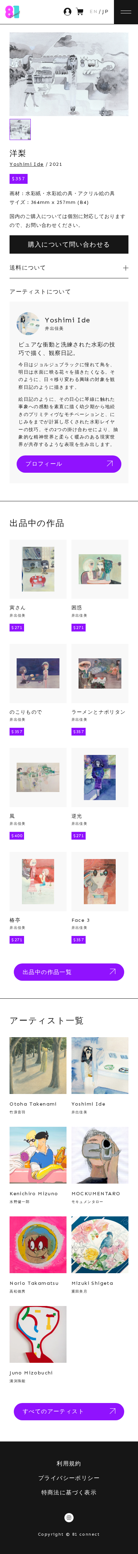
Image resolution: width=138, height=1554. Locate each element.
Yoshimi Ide (27, 164)
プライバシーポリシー (69, 1478)
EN (94, 11)
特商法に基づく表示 (69, 1492)
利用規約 (69, 1463)
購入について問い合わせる (69, 244)
